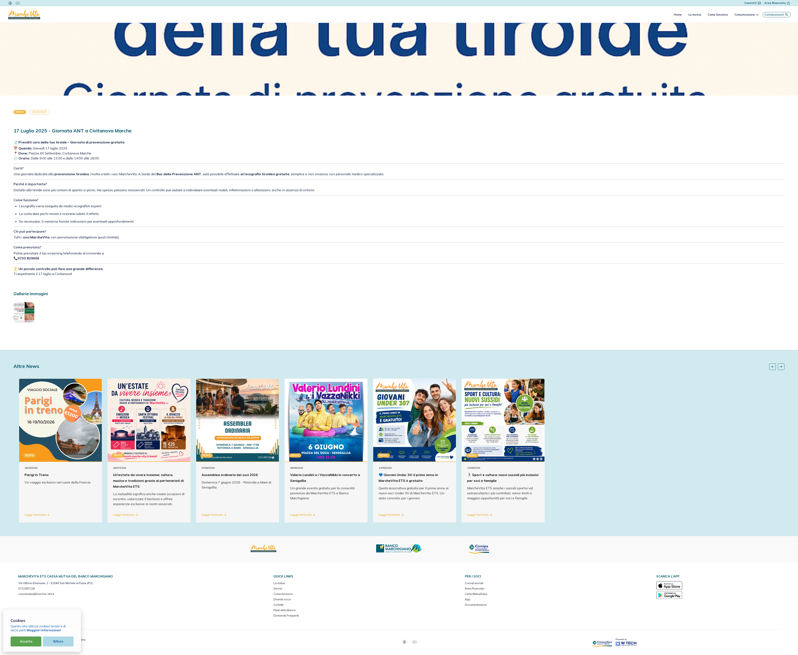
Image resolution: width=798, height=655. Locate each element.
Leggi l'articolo (36, 515)
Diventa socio (282, 599)
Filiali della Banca (284, 610)
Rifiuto (58, 641)
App (467, 599)
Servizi (277, 588)
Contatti (750, 3)
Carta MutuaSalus (476, 594)
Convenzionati (774, 14)
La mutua (279, 583)
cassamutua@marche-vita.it (36, 594)
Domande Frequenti (286, 615)
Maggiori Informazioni (44, 630)
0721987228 (26, 588)
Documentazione (476, 604)
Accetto (26, 641)
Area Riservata (775, 3)
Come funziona (283, 594)
